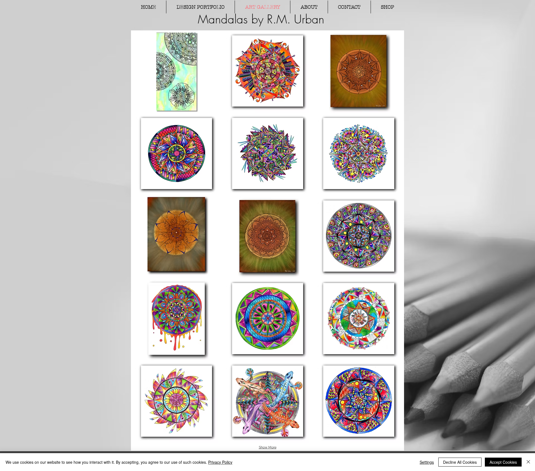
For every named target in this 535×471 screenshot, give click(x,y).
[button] (176, 71)
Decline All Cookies (460, 462)
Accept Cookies (503, 462)
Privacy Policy (220, 462)
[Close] (528, 462)
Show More (267, 447)
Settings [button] (427, 462)
